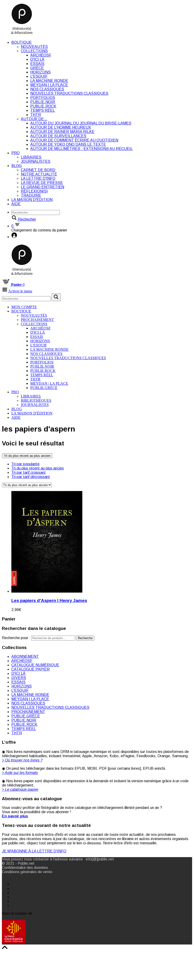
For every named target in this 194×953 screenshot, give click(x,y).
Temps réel (42, 110)
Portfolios (42, 98)
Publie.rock (43, 106)
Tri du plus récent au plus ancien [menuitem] (37, 468)
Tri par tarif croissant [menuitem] (28, 472)
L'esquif (39, 76)
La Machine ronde (49, 81)
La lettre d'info (38, 178)
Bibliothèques (36, 400)
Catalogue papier (30, 669)
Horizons (40, 72)
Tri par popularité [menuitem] (25, 464)
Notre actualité (39, 174)
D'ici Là (37, 59)
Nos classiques (47, 89)
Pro (15, 153)
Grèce (37, 68)
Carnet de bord (38, 170)
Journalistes (35, 161)
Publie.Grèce (43, 388)
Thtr (35, 115)
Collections (34, 51)
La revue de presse (42, 183)
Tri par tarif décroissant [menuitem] (30, 477)
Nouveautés (34, 47)
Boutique (21, 42)
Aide (16, 204)
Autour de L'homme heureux (60, 127)
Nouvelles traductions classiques (69, 93)
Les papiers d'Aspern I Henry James (49, 600)
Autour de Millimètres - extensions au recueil (81, 149)
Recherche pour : (16, 638)
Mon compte (24, 307)
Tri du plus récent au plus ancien (27, 455)
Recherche (85, 638)
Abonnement (25, 656)
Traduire (31, 195)
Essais (37, 64)
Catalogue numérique (35, 665)
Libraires (31, 157)
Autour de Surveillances (58, 136)
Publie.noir (42, 102)
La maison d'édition (32, 200)
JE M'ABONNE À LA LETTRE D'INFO (34, 851)
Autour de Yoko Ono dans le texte (68, 144)
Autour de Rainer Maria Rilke (62, 132)
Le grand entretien (42, 187)
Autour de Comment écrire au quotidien (74, 140)
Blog (16, 166)
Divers (18, 678)
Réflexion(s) (34, 191)
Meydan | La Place (49, 85)
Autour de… (34, 119)
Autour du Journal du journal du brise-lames (80, 123)
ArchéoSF (40, 55)
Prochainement (37, 320)
